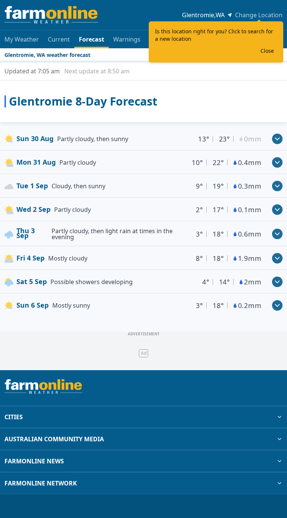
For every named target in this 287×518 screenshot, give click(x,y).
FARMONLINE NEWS (34, 461)
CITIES (13, 417)
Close (267, 50)
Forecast (91, 39)
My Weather (21, 39)
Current (59, 39)
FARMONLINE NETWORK (40, 483)
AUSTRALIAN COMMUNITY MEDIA (54, 439)
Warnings (127, 39)
